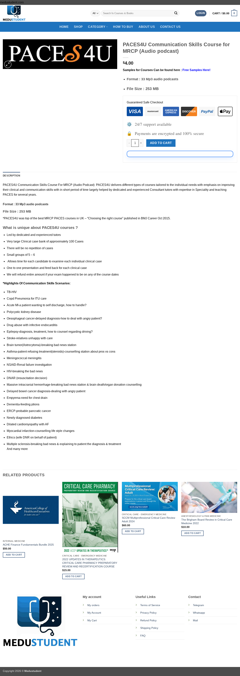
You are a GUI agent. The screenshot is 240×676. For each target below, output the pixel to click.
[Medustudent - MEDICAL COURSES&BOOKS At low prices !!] (21, 13)
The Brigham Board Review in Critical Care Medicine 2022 (206, 521)
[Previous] (3, 533)
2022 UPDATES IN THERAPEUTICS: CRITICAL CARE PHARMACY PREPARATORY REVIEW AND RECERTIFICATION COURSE (89, 563)
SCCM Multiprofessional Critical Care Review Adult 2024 (148, 519)
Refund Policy (148, 620)
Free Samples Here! (196, 70)
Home (64, 26)
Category (96, 26)
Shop (78, 26)
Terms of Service (150, 605)
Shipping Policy (149, 627)
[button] (200, 13)
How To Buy (123, 26)
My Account (94, 612)
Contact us (170, 26)
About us (147, 26)
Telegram (198, 605)
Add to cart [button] (14, 555)
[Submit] (176, 13)
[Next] (237, 533)
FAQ (143, 635)
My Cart (92, 620)
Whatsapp (199, 612)
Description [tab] (11, 175)
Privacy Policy (148, 612)
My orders (93, 605)
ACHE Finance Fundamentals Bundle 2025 (28, 544)
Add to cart (161, 143)
